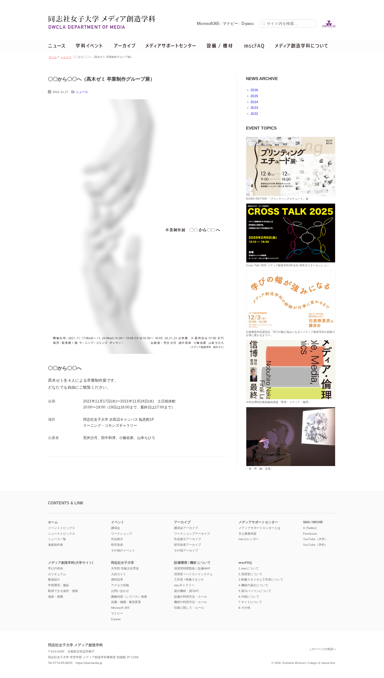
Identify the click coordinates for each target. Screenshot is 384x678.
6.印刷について (248, 596)
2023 (254, 107)
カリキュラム (57, 574)
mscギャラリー (184, 585)
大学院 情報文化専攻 (125, 568)
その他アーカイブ (186, 550)
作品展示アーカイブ (187, 539)
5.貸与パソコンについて (254, 591)
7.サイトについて (250, 602)
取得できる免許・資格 (63, 591)
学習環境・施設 (58, 585)
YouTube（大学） (315, 539)
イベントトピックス (61, 528)
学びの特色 (55, 568)
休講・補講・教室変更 (126, 602)
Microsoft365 (208, 23)
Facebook (310, 533)
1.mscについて (248, 568)
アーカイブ (182, 522)
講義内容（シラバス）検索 (129, 596)
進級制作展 (55, 544)
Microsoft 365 (120, 607)
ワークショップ (121, 533)
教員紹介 (54, 579)
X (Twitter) (309, 528)
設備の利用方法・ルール (190, 596)
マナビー (230, 23)
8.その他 (244, 607)
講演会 (115, 528)
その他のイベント (123, 550)
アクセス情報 (120, 585)
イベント (117, 522)
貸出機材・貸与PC (186, 591)
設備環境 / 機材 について (192, 562)
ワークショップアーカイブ (192, 533)
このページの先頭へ (322, 649)
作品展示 (117, 539)
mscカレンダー (248, 539)
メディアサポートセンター (258, 522)
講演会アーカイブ (186, 528)
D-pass (248, 23)
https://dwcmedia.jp (89, 663)
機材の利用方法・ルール (190, 602)
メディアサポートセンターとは (259, 528)
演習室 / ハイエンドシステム (193, 574)
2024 (254, 102)
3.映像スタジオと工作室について (260, 579)
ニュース (66, 56)
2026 (254, 90)
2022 (254, 113)
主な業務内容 (247, 533)
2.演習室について (250, 574)
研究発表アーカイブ (187, 544)
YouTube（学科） (315, 544)
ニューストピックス (61, 533)
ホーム (53, 56)
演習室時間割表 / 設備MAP (192, 568)
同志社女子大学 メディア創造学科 (75, 645)
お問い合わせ (120, 591)
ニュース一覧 (57, 539)
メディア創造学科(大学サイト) (70, 562)
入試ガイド (118, 574)
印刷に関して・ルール (189, 607)
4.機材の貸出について (253, 585)
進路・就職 (55, 596)
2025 (254, 96)
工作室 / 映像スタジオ (189, 579)
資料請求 (117, 579)
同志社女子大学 (122, 562)
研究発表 (117, 544)
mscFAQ (245, 562)
